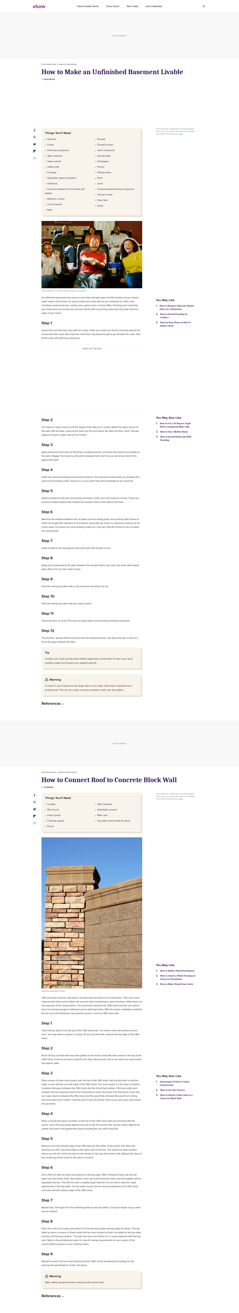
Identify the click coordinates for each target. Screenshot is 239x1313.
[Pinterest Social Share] (34, 137)
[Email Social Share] (34, 158)
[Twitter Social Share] (34, 144)
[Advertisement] (119, 104)
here (181, 134)
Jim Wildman (49, 787)
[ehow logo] (39, 6)
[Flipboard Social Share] (34, 151)
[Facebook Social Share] (34, 130)
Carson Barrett (49, 79)
